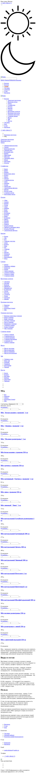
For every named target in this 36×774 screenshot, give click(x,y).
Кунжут (6, 244)
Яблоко (6, 189)
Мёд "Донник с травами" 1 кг (12, 426)
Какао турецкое (8, 317)
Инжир (6, 172)
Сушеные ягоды (9, 180)
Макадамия (7, 155)
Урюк (6, 181)
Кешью (6, 153)
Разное (6, 269)
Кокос (6, 216)
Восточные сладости (14, 111)
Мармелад (7, 286)
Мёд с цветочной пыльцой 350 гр (13, 640)
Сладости (7, 294)
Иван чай (7, 361)
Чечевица (7, 254)
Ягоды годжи (8, 191)
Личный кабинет (9, 735)
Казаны (6, 374)
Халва (6, 296)
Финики (6, 183)
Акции (6, 86)
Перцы (6, 264)
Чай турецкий (8, 328)
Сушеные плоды (9, 193)
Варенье (6, 255)
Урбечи (6, 306)
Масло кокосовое (9, 350)
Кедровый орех (8, 152)
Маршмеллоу (8, 288)
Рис (5, 247)
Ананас (6, 202)
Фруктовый (7, 365)
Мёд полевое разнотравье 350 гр (13, 613)
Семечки (6, 249)
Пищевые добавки (9, 266)
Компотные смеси (9, 174)
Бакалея (10, 108)
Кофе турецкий (8, 319)
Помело (6, 224)
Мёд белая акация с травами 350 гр (14, 452)
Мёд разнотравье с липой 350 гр (13, 626)
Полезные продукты (14, 113)
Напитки (7, 305)
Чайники (7, 381)
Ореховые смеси (9, 158)
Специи (10, 110)
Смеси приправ (8, 271)
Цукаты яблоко (8, 225)
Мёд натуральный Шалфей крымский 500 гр (18, 600)
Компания (7, 742)
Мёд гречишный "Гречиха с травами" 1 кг (17, 479)
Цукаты (10, 106)
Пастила (6, 293)
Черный (6, 367)
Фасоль (6, 252)
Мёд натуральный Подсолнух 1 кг (14, 573)
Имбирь (6, 208)
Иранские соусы (12, 102)
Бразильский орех (9, 148)
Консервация (8, 257)
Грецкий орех (8, 150)
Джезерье (7, 281)
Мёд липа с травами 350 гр (11, 492)
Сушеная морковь (9, 337)
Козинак (6, 285)
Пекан (6, 160)
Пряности (7, 268)
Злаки (6, 243)
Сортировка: (4, 404)
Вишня (6, 203)
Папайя (6, 221)
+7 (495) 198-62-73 (6, 130)
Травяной (7, 364)
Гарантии (7, 89)
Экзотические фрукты (10, 188)
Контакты (7, 93)
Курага (6, 175)
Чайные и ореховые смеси (12, 227)
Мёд (5, 310)
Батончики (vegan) (9, 308)
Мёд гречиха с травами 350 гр (12, 465)
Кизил (6, 211)
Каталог (6, 83)
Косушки (7, 376)
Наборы (6, 378)
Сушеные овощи (13, 116)
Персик (6, 178)
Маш (5, 246)
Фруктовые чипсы (9, 194)
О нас (6, 91)
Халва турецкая (9, 327)
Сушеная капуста (9, 336)
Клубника (7, 213)
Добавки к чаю (8, 359)
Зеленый (6, 362)
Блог (5, 124)
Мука (5, 258)
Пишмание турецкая (10, 324)
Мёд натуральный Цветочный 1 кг (14, 587)
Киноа (6, 236)
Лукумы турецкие (9, 320)
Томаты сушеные (9, 342)
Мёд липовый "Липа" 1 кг (11, 505)
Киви (5, 210)
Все (5, 394)
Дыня (6, 206)
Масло (10, 118)
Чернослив (7, 186)
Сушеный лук (8, 341)
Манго (6, 177)
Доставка (7, 88)
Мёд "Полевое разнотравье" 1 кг (13, 439)
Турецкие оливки (9, 325)
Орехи (10, 103)
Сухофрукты (11, 105)
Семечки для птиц (9, 241)
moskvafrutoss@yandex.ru (11, 750)
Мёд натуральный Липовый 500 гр (14, 560)
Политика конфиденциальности (13, 736)
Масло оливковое (9, 351)
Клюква (6, 214)
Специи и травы (9, 274)
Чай (9, 119)
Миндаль (7, 156)
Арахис (6, 147)
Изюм (6, 170)
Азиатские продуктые (14, 100)
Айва (5, 200)
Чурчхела (7, 297)
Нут (5, 239)
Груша (6, 205)
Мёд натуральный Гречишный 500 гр (15, 534)
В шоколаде (7, 289)
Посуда (10, 121)
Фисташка (7, 161)
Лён (5, 238)
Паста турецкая (8, 322)
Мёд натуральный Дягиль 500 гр (13, 547)
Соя (5, 250)
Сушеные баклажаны (10, 339)
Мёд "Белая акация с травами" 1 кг (14, 413)
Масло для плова (9, 348)
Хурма (6, 185)
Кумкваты (7, 218)
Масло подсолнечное (10, 353)
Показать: (3, 405)
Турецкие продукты (14, 114)
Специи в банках (9, 272)
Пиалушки (7, 379)
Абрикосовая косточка (10, 145)
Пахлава (6, 283)
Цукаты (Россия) (9, 229)
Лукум (6, 291)
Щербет (6, 299)
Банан (6, 169)
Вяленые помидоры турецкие (13, 316)
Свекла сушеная (9, 334)
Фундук (6, 163)
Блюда (6, 373)
